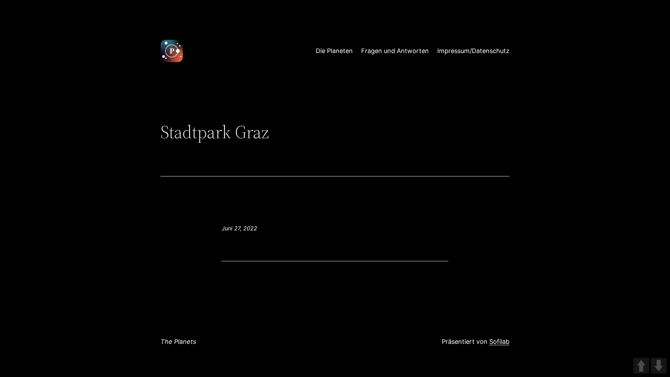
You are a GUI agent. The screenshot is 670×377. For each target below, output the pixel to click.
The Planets (178, 341)
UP (641, 366)
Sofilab (499, 341)
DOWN (659, 366)
